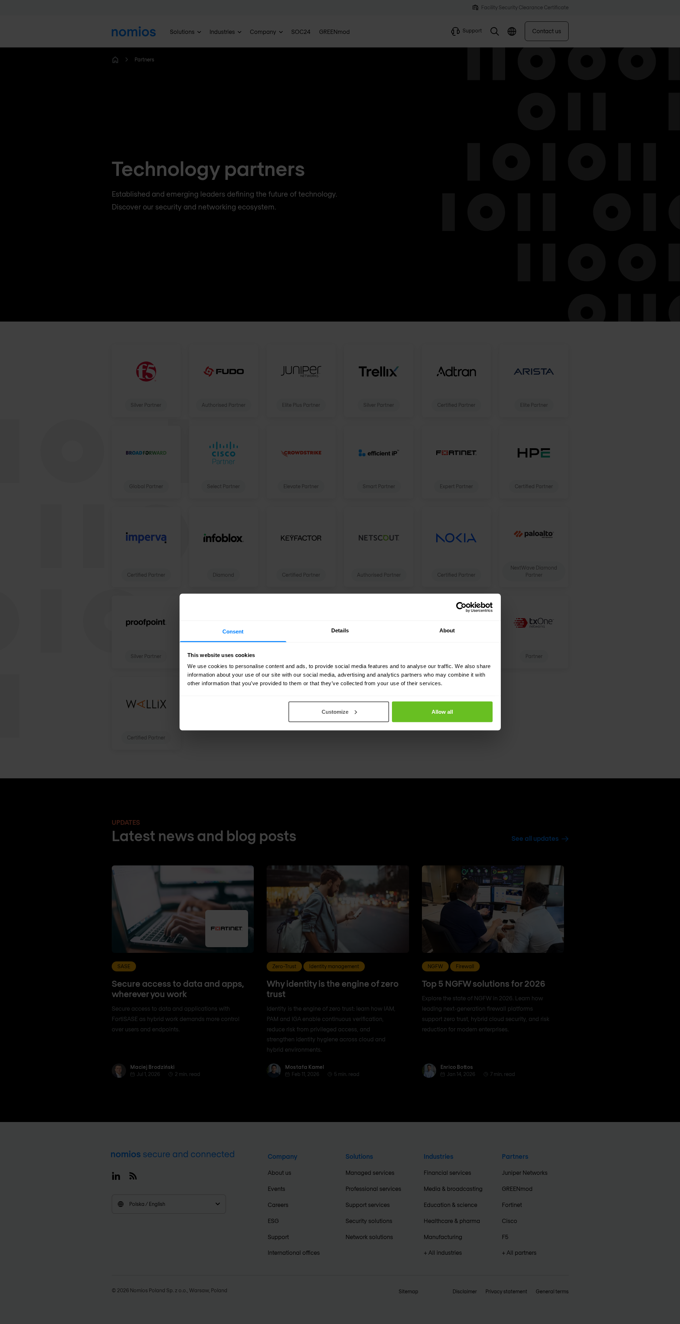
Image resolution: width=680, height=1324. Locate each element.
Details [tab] (340, 630)
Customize (335, 711)
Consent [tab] (233, 631)
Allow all (442, 711)
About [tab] (447, 630)
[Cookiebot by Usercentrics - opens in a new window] (461, 607)
